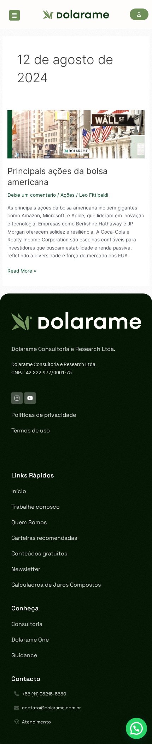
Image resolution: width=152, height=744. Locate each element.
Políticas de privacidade (43, 415)
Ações (67, 195)
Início (18, 491)
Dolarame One (30, 639)
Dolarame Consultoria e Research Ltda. (63, 349)
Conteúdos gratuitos (39, 553)
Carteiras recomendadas (44, 538)
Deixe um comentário (31, 195)
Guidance (24, 655)
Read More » (21, 270)
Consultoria (26, 624)
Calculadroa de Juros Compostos (56, 584)
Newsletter (25, 569)
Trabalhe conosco (35, 506)
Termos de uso (30, 430)
